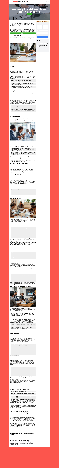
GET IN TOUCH (23, 33)
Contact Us (29, 14)
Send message (42, 36)
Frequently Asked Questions (41, 50)
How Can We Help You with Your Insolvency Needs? (42, 48)
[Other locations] (46, 2)
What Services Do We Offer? (41, 41)
